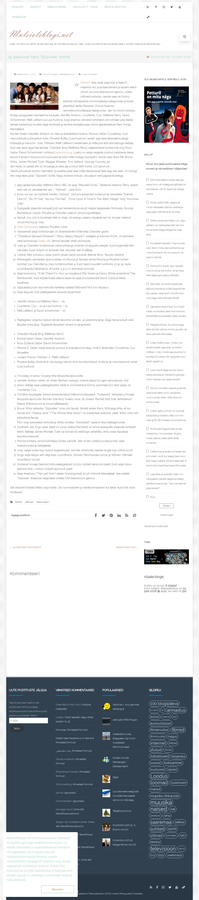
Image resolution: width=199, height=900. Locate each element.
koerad (155, 763)
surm (172, 829)
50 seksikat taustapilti (25, 547)
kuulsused (157, 769)
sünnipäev (171, 835)
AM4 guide (125, 893)
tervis (182, 848)
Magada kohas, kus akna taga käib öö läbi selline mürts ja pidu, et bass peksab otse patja (166, 329)
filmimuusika (157, 736)
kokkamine (173, 763)
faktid (18, 502)
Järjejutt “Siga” (85, 7)
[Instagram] (164, 7)
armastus (176, 710)
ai (162, 710)
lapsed (172, 769)
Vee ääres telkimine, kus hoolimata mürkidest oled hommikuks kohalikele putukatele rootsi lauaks (166, 311)
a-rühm (154, 710)
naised (158, 809)
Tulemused (166, 515)
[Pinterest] (111, 515)
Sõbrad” (85, 82)
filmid (178, 730)
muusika (161, 802)
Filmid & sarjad (50, 74)
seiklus (179, 822)
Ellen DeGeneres (27, 226)
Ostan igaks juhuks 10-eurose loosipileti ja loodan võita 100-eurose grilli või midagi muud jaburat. (166, 415)
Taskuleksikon (96, 893)
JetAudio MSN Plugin (125, 719)
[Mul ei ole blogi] (41, 40)
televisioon (43, 502)
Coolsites (138, 893)
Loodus (159, 776)
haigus (172, 736)
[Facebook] (156, 7)
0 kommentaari (89, 74)
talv (182, 835)
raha (167, 815)
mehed (155, 789)
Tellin (17, 728)
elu (174, 716)
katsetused (159, 756)
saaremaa (160, 822)
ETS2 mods (112, 893)
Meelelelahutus (67, 74)
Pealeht (18, 7)
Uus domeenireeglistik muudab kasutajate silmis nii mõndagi (126, 795)
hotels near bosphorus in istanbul (75, 738)
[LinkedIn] (119, 515)
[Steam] (148, 17)
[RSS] (148, 7)
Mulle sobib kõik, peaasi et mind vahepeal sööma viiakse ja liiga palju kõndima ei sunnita (164, 207)
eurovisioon (160, 723)
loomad (159, 782)
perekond (155, 815)
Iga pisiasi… (71, 792)
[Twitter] (172, 7)
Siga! (115, 777)
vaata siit (44, 240)
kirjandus (178, 756)
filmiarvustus (159, 730)
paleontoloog (63, 152)
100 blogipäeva (164, 703)
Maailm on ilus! (127, 547)
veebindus (174, 855)
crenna (166, 716)
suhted (157, 828)
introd (173, 743)
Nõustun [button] (57, 889)
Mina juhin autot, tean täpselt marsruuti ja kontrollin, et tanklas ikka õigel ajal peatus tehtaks (165, 271)
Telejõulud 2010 (122, 810)
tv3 (152, 855)
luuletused (178, 782)
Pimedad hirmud (77, 729)
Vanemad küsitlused (156, 526)
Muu (152, 496)
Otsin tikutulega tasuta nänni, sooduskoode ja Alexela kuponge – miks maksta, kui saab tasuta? (166, 375)
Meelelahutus (115, 7)
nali (172, 809)
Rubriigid (19, 17)
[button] (23, 889)
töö (161, 855)
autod (154, 716)
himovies (61, 729)
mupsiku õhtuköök (164, 796)
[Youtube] (180, 7)
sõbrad (29, 502)
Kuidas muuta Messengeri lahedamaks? (121, 762)
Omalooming (56, 7)
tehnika (155, 842)
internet (158, 743)
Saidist (35, 7)
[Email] (134, 515)
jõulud (156, 750)
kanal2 (168, 750)
